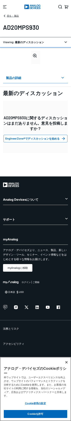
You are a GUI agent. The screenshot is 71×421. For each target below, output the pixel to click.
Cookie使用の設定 (35, 403)
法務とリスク (11, 328)
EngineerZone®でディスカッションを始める (32, 138)
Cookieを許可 (35, 413)
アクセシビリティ (13, 343)
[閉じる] (66, 362)
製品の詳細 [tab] (13, 78)
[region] (35, 389)
